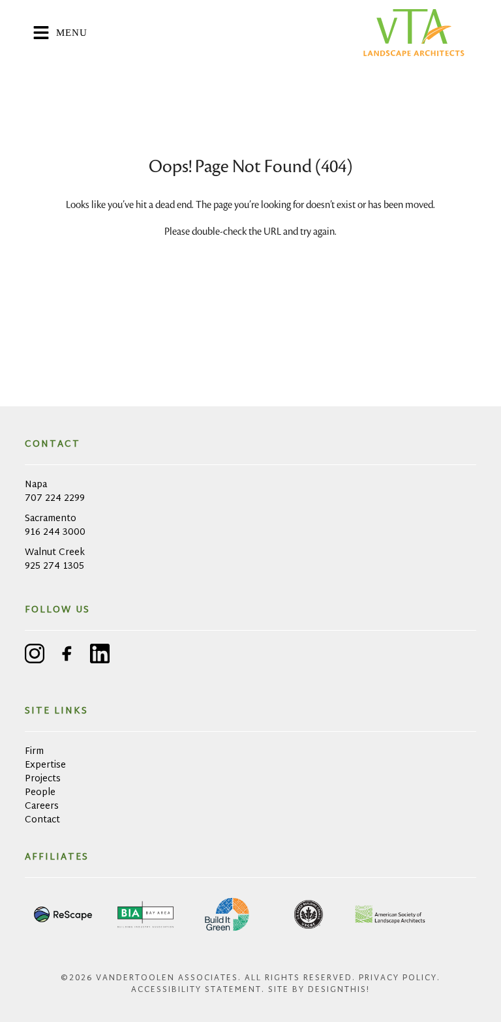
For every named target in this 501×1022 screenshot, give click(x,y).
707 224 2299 (55, 498)
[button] (196, 32)
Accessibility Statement (196, 990)
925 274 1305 (54, 566)
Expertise (45, 765)
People (40, 793)
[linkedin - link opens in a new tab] (100, 656)
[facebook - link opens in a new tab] (67, 656)
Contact (42, 820)
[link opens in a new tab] (64, 914)
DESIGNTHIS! (339, 990)
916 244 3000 (55, 532)
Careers (42, 806)
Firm (34, 752)
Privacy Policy (398, 978)
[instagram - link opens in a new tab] (34, 656)
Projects (43, 779)
